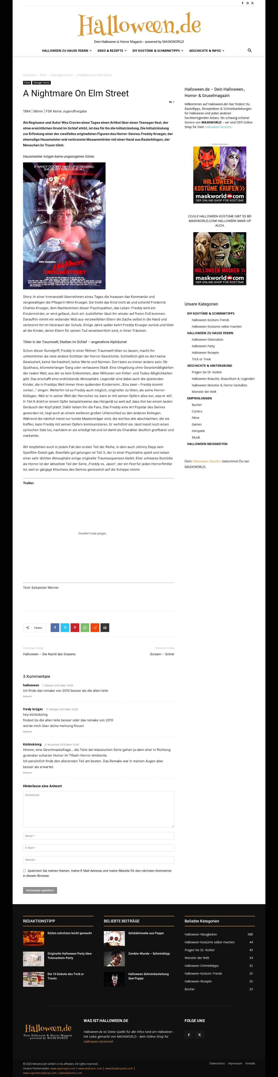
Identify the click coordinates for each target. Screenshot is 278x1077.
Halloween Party (203, 346)
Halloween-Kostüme (98, 1041)
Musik (196, 437)
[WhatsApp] (85, 627)
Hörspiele (198, 431)
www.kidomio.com (70, 1073)
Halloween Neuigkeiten (207, 444)
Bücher (197, 405)
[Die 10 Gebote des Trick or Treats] (33, 979)
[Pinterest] (75, 627)
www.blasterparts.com (119, 1068)
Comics (197, 411)
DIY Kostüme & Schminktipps (211, 313)
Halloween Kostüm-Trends (210, 320)
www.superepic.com (62, 1068)
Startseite (29, 75)
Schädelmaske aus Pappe (146, 933)
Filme (43, 75)
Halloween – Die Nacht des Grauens (49, 654)
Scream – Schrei (162, 654)
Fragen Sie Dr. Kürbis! (207, 372)
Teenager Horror (62, 75)
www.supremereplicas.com (39, 1073)
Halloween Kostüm (218, 127)
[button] (250, 50)
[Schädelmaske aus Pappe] (114, 938)
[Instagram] (247, 3)
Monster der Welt (204, 392)
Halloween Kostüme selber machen (217, 326)
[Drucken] (105, 627)
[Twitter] (252, 3)
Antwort (27, 696)
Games (197, 424)
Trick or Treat (201, 359)
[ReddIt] (95, 627)
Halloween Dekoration (207, 339)
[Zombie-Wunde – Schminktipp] (114, 959)
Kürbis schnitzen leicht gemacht (70, 933)
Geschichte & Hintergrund (209, 365)
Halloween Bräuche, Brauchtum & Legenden (223, 379)
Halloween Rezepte (205, 352)
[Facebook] (242, 3)
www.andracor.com (90, 1068)
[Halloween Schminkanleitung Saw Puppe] (114, 979)
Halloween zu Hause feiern (210, 333)
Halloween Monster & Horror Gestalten (219, 385)
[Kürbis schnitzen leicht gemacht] (33, 938)
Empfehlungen (199, 398)
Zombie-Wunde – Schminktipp (149, 953)
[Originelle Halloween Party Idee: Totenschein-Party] (33, 959)
